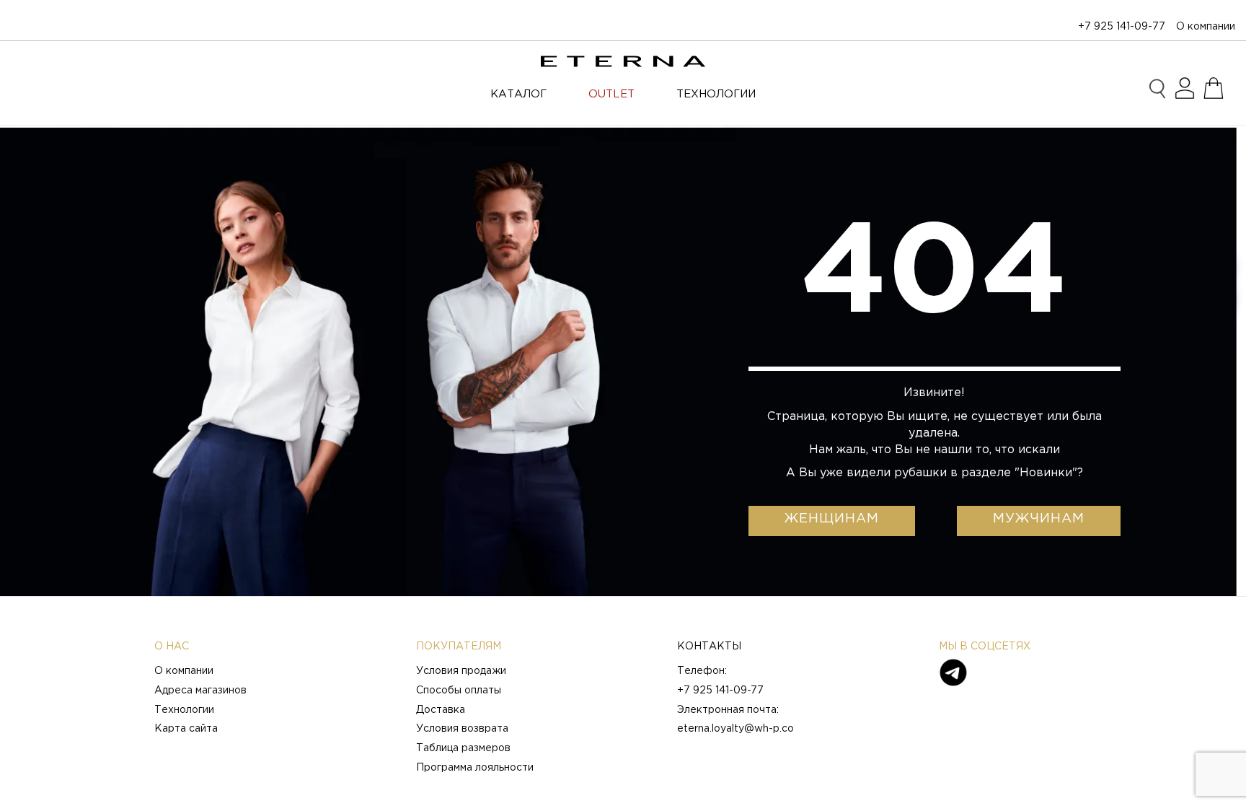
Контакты (709, 646)
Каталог (518, 94)
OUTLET (611, 94)
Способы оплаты (458, 690)
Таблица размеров (463, 748)
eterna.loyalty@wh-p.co (735, 728)
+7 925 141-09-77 (1121, 26)
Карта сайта (186, 728)
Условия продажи (461, 671)
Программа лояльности (475, 767)
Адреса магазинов (200, 690)
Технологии (184, 710)
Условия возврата (462, 728)
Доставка (440, 710)
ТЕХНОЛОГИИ (716, 94)
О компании (1205, 26)
